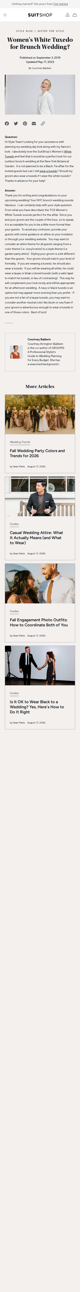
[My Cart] (75, 15)
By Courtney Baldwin (40, 68)
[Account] (67, 15)
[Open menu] (5, 15)
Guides (14, 524)
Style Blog (24, 30)
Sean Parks (19, 466)
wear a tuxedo (48, 171)
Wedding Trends (20, 442)
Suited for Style (50, 30)
